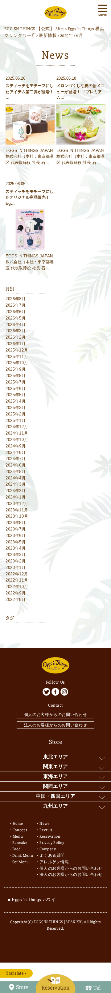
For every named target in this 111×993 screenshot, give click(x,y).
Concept (20, 830)
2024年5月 (16, 471)
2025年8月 (16, 375)
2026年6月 (16, 311)
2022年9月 (16, 593)
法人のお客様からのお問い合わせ (55, 725)
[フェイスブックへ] (55, 692)
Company (47, 849)
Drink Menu (22, 855)
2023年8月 (16, 522)
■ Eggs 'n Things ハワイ (32, 899)
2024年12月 (17, 426)
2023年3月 (16, 554)
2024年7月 (16, 458)
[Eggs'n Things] (55, 16)
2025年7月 (16, 382)
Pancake (19, 842)
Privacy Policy (51, 842)
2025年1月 (16, 420)
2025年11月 (17, 356)
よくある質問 (52, 855)
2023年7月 (16, 529)
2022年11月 (17, 580)
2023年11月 (17, 510)
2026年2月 (16, 337)
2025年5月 (16, 394)
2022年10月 (17, 586)
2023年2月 (16, 561)
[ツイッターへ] (46, 692)
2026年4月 (16, 324)
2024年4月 (16, 478)
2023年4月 (16, 548)
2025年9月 (16, 369)
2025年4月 (16, 401)
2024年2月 (16, 490)
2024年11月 (17, 433)
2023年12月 (17, 503)
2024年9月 (16, 446)
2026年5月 (16, 318)
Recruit (45, 830)
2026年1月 (16, 343)
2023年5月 (16, 542)
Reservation (49, 836)
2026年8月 (16, 298)
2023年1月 (16, 567)
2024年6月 (16, 465)
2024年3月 (16, 484)
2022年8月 (16, 599)
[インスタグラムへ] (64, 692)
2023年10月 (17, 516)
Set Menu (20, 862)
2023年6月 (16, 535)
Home (18, 823)
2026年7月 (16, 305)
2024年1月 (16, 497)
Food (16, 849)
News (44, 823)
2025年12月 (17, 350)
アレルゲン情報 (54, 862)
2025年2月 (16, 414)
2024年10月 (17, 439)
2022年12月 (17, 574)
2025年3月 (16, 407)
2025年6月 (16, 388)
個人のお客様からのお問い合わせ (55, 714)
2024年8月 (16, 452)
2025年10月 (17, 362)
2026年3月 (16, 330)
